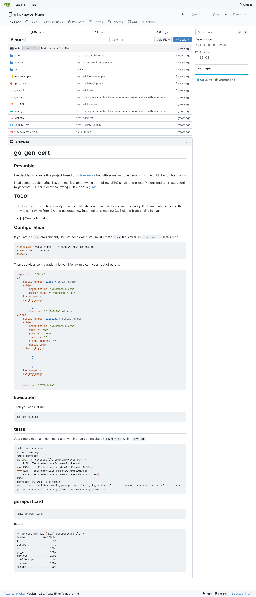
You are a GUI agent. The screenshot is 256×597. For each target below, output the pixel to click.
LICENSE (19, 104)
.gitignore (20, 83)
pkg (16, 69)
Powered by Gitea (15, 593)
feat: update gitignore (89, 83)
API (250, 593)
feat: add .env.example (90, 76)
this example (86, 175)
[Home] (7, 4)
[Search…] (245, 32)
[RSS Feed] (183, 14)
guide (93, 187)
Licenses (237, 593)
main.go (19, 111)
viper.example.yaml (26, 131)
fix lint (80, 69)
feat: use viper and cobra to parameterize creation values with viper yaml (121, 97)
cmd (17, 55)
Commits (40, 32)
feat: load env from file (55, 48)
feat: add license (86, 104)
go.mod (19, 90)
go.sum (18, 97)
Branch (102, 32)
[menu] (207, 593)
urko (17, 14)
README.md (22, 124)
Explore (20, 4)
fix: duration (83, 131)
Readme (205, 52)
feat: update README (89, 124)
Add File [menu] (162, 39)
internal (18, 62)
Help (33, 4)
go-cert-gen (34, 14)
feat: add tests (85, 90)
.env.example (22, 76)
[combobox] (131, 39)
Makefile (19, 118)
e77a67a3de (31, 48)
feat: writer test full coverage (94, 62)
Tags (163, 32)
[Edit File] (187, 142)
